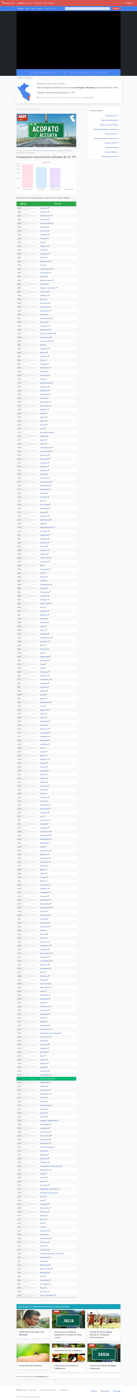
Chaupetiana (44, 569)
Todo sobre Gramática (109, 120)
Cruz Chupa (44, 505)
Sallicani (43, 352)
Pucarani (43, 546)
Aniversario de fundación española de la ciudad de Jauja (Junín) (67, 1335)
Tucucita (43, 1101)
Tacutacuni (44, 219)
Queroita (43, 934)
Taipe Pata (43, 676)
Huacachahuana (45, 383)
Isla (41, 565)
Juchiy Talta (44, 307)
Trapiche (43, 1117)
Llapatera (43, 554)
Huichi (42, 1276)
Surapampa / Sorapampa (49, 1189)
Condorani (43, 356)
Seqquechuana (45, 908)
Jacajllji (42, 581)
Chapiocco (44, 759)
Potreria (43, 767)
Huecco (42, 801)
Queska (42, 1215)
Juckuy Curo (44, 1006)
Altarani (42, 1022)
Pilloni (42, 345)
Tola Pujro (43, 497)
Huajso (42, 440)
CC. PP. (57, 204)
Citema (42, 1018)
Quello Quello (44, 851)
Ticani (42, 379)
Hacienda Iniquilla (46, 1147)
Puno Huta (43, 231)
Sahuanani (43, 600)
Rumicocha (44, 478)
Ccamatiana (44, 1280)
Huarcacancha (45, 835)
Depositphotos (41, 1376)
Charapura (43, 672)
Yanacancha (44, 1090)
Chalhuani (43, 410)
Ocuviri (39, 8)
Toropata (43, 877)
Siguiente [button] (27, 77)
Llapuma (43, 512)
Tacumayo (43, 387)
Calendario (50, 3)
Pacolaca (43, 322)
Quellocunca (44, 1231)
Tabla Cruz (44, 729)
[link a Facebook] (105, 1391)
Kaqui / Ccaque (45, 1269)
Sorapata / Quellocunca (48, 1120)
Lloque (42, 626)
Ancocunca (44, 459)
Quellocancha (44, 520)
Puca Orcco (44, 942)
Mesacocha (44, 710)
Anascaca (43, 786)
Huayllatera (44, 1128)
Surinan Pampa (45, 451)
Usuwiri (42, 1181)
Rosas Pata (44, 660)
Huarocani (43, 596)
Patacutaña (44, 740)
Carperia (43, 1060)
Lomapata (43, 683)
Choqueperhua (45, 584)
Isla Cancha (44, 862)
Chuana (42, 774)
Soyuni (42, 714)
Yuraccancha (44, 1075)
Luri (41, 816)
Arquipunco (44, 326)
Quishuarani (44, 1014)
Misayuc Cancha (46, 280)
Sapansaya (44, 390)
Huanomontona (45, 638)
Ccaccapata (44, 1284)
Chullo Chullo (44, 558)
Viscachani (44, 1071)
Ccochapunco (45, 1029)
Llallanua (43, 782)
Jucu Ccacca (44, 984)
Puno (27, 8)
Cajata (42, 873)
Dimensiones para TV (109, 156)
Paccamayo (44, 809)
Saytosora (43, 854)
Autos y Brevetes (111, 134)
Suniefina (43, 398)
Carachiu (43, 1177)
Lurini (42, 429)
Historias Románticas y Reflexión (105, 129)
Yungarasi (43, 246)
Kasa (41, 501)
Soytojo (42, 619)
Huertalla (43, 1235)
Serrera (42, 299)
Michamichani (45, 261)
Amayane (43, 824)
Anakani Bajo (44, 402)
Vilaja (42, 1200)
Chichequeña (44, 968)
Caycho (42, 1246)
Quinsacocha (44, 858)
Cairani (42, 630)
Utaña (42, 668)
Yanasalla (43, 238)
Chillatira (43, 493)
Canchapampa (45, 482)
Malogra (43, 763)
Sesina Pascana (45, 318)
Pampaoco (44, 889)
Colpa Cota (44, 292)
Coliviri (42, 444)
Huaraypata (44, 999)
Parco (42, 1196)
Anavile (42, 938)
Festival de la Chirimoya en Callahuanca (66, 1366)
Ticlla (42, 664)
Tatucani (43, 474)
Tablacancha (44, 1082)
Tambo (42, 360)
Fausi (42, 242)
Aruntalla (43, 314)
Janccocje (43, 1044)
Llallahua (43, 436)
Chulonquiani (44, 1124)
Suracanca (43, 516)
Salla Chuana (44, 406)
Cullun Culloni (45, 1238)
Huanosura (44, 212)
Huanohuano (44, 273)
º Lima (118, 3)
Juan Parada (44, 1132)
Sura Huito (43, 1292)
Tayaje (42, 1174)
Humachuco (44, 927)
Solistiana (43, 467)
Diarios (22, 3)
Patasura (43, 588)
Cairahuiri (43, 649)
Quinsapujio (44, 843)
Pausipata (43, 227)
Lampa (33, 8)
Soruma (42, 425)
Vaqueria (43, 1086)
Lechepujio (44, 1204)
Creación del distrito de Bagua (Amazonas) (103, 1366)
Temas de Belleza (111, 152)
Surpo (42, 972)
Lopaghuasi (44, 744)
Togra (42, 265)
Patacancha (44, 900)
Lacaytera (43, 463)
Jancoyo (43, 725)
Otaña (42, 930)
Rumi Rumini (44, 805)
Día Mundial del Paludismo (30, 1365)
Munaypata (44, 1273)
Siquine (42, 421)
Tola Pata (43, 284)
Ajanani (42, 698)
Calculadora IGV (111, 116)
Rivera (42, 1288)
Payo (42, 645)
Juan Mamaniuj (45, 961)
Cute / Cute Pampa (46, 1295)
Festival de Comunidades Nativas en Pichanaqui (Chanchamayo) (101, 1335)
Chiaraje (43, 980)
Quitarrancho (44, 1170)
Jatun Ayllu (44, 1010)
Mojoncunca (44, 1265)
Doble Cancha (45, 603)
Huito (42, 653)
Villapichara (44, 535)
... (34, 204)
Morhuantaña (44, 486)
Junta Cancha (45, 832)
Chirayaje (43, 1052)
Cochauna (43, 543)
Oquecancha (44, 330)
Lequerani (43, 611)
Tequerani (43, 896)
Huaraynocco (44, 702)
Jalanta (42, 1003)
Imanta (42, 695)
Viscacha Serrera (46, 269)
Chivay (42, 793)
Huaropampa (44, 904)
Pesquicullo (44, 721)
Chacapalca (44, 892)
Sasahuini (43, 1063)
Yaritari (42, 257)
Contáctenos (63, 1390)
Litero (42, 706)
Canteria (43, 1041)
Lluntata (43, 250)
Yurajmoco (44, 1162)
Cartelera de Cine (110, 143)
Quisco (42, 755)
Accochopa (44, 820)
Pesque (42, 413)
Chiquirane (44, 349)
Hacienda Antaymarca (48, 1193)
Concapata (44, 828)
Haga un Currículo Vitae (108, 125)
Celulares (117, 8)
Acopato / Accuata (46, 1079)
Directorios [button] (37, 3)
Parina (42, 607)
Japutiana (43, 622)
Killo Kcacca (44, 303)
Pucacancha (44, 1208)
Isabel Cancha (45, 1105)
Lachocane (44, 641)
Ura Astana (44, 562)
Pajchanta (43, 1048)
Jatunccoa (43, 1158)
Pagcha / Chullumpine (47, 288)
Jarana (42, 991)
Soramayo (43, 470)
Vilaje (42, 847)
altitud (23, 204)
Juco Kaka (43, 1185)
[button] (58, 3)
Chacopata (44, 923)
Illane (42, 1056)
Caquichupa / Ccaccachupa (49, 1033)
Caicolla (43, 790)
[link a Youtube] (117, 1391)
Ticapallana (44, 736)
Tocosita (43, 919)
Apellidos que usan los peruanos (105, 138)
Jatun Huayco (45, 337)
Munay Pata (44, 394)
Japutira (43, 691)
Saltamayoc (44, 995)
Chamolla (43, 687)
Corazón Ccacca (46, 341)
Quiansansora (44, 1094)
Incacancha (44, 508)
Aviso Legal (32, 1390)
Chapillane (43, 235)
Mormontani (44, 489)
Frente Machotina (46, 432)
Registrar (129, 3)
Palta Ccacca (44, 987)
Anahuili (42, 1067)
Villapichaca (44, 657)
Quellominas (44, 368)
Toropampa (44, 733)
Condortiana (44, 1139)
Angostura (43, 539)
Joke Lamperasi (45, 223)
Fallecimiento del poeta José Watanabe (31, 1333)
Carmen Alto (44, 1037)
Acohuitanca (44, 915)
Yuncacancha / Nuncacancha (50, 1166)
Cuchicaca (43, 1242)
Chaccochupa (45, 1136)
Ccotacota (43, 976)
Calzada (43, 1109)
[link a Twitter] (94, 1391)
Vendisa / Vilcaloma (47, 333)
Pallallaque (44, 295)
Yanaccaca (44, 455)
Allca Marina (44, 1143)
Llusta (42, 1227)
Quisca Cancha (45, 953)
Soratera (43, 1151)
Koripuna (43, 1261)
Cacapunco (44, 254)
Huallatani (43, 634)
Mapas (21, 8)
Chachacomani (45, 216)
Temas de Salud (111, 147)
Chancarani (44, 375)
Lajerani (42, 276)
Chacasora (44, 550)
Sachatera (43, 615)
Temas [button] (28, 3)
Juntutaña (43, 797)
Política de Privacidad (47, 1390)
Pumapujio (43, 812)
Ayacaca (43, 911)
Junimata (43, 866)
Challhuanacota (45, 448)
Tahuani (42, 577)
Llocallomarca (45, 679)
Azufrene (43, 371)
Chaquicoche (44, 946)
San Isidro (43, 1212)
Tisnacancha (44, 592)
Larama (42, 717)
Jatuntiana (43, 949)
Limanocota (44, 885)
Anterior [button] (20, 77)
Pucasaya (43, 364)
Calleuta (43, 778)
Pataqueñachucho (46, 527)
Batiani (42, 870)
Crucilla (42, 752)
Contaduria (44, 1250)
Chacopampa (44, 311)
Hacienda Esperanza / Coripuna (51, 1254)
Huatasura (43, 208)
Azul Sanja (43, 531)
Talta (41, 748)
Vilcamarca (44, 957)
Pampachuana (45, 839)
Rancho (42, 881)
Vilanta (42, 524)
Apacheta (43, 1155)
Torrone (42, 1098)
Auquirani (43, 771)
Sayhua (42, 417)
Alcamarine (44, 1025)
